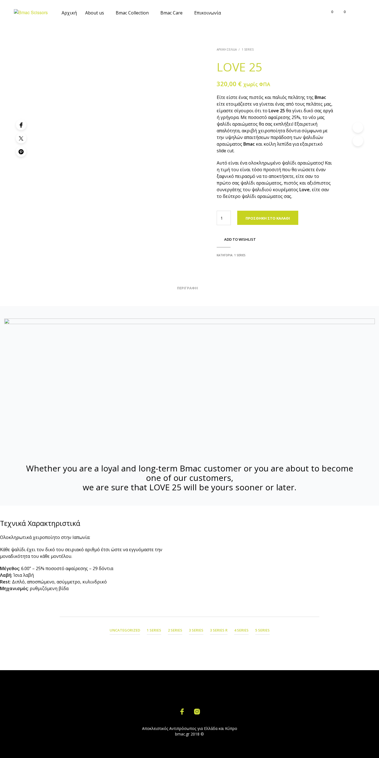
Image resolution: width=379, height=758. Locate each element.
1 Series (248, 49)
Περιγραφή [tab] (187, 287)
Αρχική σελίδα (227, 49)
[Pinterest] (21, 151)
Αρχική (69, 13)
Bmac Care (171, 13)
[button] (329, 11)
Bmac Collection (132, 13)
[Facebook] (21, 125)
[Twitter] (21, 138)
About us (94, 13)
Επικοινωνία (207, 13)
